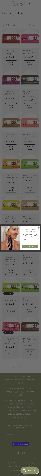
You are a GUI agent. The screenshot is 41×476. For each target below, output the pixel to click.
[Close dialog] (39, 227)
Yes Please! (30, 246)
